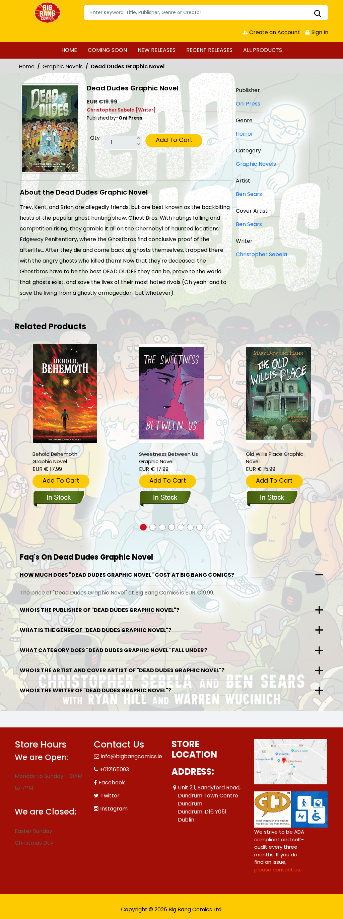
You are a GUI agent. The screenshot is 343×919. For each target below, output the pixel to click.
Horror (244, 134)
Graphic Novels (63, 66)
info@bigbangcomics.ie (131, 756)
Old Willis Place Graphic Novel (274, 457)
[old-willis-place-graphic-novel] (278, 393)
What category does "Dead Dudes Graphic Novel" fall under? (113, 650)
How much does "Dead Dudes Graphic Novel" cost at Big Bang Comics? (127, 575)
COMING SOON (107, 50)
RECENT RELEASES (209, 50)
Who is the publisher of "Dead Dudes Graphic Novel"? (99, 610)
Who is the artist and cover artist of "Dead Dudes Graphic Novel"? (122, 670)
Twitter (110, 795)
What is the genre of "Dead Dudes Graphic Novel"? (95, 630)
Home (27, 66)
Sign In (319, 32)
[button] (143, 527)
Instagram (114, 808)
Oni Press (248, 104)
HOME (69, 50)
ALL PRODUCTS (262, 50)
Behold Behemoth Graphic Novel (54, 457)
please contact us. (277, 869)
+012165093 (114, 769)
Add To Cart (174, 140)
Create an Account (274, 32)
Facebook (111, 782)
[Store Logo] (48, 12)
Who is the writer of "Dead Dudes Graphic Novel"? (95, 690)
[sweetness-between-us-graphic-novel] (171, 393)
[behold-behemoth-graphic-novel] (64, 393)
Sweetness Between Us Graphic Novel (168, 457)
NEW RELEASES (157, 50)
